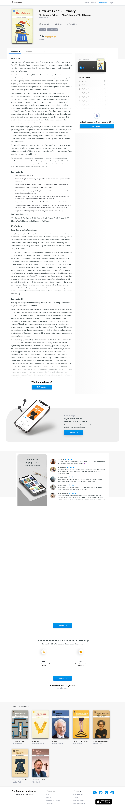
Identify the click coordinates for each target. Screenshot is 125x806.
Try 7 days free (41, 387)
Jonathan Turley (17, 782)
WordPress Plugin (79, 803)
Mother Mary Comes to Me (101, 741)
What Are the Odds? (38, 780)
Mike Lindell (36, 782)
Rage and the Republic (19, 780)
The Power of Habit (18, 741)
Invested (55, 741)
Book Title (15, 10)
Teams (75, 797)
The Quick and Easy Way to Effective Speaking (88, 741)
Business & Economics (53, 800)
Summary (14, 51)
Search (93, 2)
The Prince (35, 741)
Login (111, 2)
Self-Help (49, 803)
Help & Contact (78, 794)
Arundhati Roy (97, 743)
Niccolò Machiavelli (38, 743)
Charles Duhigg (17, 743)
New (47, 794)
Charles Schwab (57, 743)
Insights (29, 51)
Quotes (42, 51)
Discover (86, 2)
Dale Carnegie (77, 743)
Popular (49, 797)
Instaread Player (78, 800)
